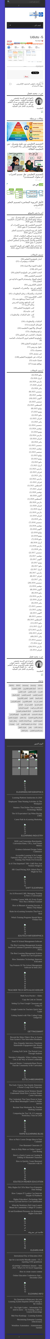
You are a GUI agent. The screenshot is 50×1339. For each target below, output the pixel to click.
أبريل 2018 (37, 542)
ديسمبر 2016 (37, 583)
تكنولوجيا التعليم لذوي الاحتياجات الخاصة (25, 338)
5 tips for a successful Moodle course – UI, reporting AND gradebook (25, 1261)
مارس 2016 (37, 596)
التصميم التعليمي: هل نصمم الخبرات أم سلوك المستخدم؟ (26, 175)
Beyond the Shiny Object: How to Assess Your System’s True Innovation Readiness (26, 1038)
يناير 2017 (38, 579)
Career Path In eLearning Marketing (28, 819)
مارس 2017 (37, 573)
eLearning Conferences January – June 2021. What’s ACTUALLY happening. (27, 1267)
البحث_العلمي (32, 691)
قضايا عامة (37, 360)
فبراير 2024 (37, 439)
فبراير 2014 (37, 650)
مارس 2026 (37, 382)
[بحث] (8, 2)
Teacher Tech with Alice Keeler (25, 990)
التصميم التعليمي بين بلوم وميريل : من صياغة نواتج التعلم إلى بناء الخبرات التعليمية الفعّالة (25, 146)
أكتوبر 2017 (37, 559)
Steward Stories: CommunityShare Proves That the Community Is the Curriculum (26, 1064)
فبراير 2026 (37, 385)
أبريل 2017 (37, 569)
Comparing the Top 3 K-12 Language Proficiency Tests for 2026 (27, 1114)
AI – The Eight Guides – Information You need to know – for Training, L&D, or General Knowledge (26, 1310)
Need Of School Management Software (27, 941)
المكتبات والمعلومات (33, 321)
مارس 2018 (37, 546)
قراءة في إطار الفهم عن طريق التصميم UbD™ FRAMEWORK (26, 247)
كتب (18, 724)
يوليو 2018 (38, 532)
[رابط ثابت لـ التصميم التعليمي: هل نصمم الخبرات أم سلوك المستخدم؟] (25, 162)
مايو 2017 (38, 566)
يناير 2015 (38, 636)
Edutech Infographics (30, 936)
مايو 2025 (38, 415)
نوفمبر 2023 (37, 449)
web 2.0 (40, 688)
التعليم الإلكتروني (35, 285)
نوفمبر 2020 (37, 492)
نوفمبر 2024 (37, 428)
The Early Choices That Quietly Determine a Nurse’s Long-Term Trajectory (25, 1086)
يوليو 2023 (38, 455)
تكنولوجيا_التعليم (13, 717)
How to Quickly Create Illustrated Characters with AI (29, 1162)
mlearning (25, 685)
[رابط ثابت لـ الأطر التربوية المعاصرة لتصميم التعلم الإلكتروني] (25, 190)
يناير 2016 (38, 603)
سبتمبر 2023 (37, 452)
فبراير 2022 (37, 482)
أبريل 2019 (37, 509)
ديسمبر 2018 (37, 522)
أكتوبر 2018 (37, 529)
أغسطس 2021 (36, 485)
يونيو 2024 (38, 432)
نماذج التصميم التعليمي (36, 730)
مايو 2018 (38, 539)
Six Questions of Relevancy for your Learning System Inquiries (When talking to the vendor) (25, 1301)
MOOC (18, 685)
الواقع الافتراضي (14, 714)
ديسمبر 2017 (37, 553)
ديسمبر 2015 (37, 606)
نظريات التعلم (22, 727)
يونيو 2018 (38, 536)
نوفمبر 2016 (37, 586)
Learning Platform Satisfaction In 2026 (27, 798)
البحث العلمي (22, 691)
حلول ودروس (36, 347)
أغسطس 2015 (36, 620)
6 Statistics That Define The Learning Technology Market (27, 808)
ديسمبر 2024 (37, 425)
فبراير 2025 (37, 418)
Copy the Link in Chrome (32, 1000)
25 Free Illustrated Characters (31, 1145)
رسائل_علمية (13, 721)
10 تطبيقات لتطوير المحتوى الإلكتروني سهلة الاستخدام (29, 84)
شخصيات (38, 350)
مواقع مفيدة (37, 364)
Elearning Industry (32, 836)
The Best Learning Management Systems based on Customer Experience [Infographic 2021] (25, 947)
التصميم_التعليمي (37, 695)
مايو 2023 (38, 462)
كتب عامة (30, 311)
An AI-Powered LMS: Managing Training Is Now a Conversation (26, 894)
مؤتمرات (11, 724)
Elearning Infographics (29, 792)
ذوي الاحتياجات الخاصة (25, 721)
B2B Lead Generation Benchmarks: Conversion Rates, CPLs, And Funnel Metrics (27, 843)
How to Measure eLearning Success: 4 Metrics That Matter (27, 906)
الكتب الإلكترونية (35, 297)
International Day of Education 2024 (28, 1256)
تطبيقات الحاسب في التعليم (30, 335)
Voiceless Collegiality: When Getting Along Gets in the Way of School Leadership (25, 1058)
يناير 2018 (38, 549)
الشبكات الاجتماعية (37, 714)
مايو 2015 (38, 623)
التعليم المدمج (38, 704)
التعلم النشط (38, 698)
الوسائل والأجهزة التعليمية (31, 328)
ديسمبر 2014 (37, 640)
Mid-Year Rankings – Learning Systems (26, 1316)
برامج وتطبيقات (35, 331)
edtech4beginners (32, 1079)
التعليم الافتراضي (15, 701)
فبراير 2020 (37, 506)
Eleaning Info (35, 1294)
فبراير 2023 (37, 472)
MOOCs (11, 685)
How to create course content (31, 1272)
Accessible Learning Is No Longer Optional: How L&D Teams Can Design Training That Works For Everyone (26, 857)
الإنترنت (40, 691)
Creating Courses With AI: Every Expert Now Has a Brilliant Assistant (26, 900)
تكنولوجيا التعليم (38, 721)
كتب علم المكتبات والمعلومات (22, 315)
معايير (30, 727)
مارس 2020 (37, 502)
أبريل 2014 (37, 643)
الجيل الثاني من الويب (36, 708)
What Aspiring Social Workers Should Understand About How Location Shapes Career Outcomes (26, 1093)
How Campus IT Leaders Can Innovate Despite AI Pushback (27, 1194)
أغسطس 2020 (36, 499)
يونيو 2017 (38, 563)
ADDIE (40, 685)
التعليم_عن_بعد (38, 701)
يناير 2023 (38, 475)
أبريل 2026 (37, 378)
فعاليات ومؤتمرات (27, 261)
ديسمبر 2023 (37, 445)
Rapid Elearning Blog (31, 1134)
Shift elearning (34, 888)
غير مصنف (37, 354)
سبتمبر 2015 (37, 616)
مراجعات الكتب (38, 727)
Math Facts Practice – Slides (31, 996)
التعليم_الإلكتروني (22, 698)
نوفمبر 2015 (37, 610)
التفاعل (21, 704)
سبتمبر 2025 (37, 402)
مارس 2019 (37, 512)
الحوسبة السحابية (23, 708)
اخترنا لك (38, 269)
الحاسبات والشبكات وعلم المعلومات (27, 294)
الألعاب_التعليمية (16, 688)
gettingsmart (35, 1032)
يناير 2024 (38, 442)
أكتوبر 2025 (37, 398)
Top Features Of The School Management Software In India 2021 (26, 966)
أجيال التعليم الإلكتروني (29, 688)
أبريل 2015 (37, 626)
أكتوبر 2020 (37, 496)
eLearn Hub (36, 1250)
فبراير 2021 (37, 489)
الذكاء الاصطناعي (37, 711)
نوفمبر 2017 (37, 556)
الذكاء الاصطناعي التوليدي (24, 711)
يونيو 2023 (38, 459)
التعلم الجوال (15, 695)
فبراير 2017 (37, 576)
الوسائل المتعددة (35, 325)
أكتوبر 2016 (37, 589)
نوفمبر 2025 (37, 395)
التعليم (31, 698)
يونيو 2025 (38, 412)
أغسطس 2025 (36, 405)
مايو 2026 (38, 375)
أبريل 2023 (37, 465)
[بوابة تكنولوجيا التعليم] (25, 15)
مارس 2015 (37, 630)
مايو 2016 (38, 593)
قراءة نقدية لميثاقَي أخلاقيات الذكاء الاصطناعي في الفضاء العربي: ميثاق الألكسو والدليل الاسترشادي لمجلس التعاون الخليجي (24, 239)
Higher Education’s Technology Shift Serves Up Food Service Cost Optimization (25, 1200)
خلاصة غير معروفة (35, 1232)
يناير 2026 (38, 388)
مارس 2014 (37, 646)
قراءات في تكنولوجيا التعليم (31, 357)
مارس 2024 (37, 435)
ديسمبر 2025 (37, 392)
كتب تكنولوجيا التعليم (25, 308)
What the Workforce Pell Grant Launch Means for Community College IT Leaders (25, 1206)
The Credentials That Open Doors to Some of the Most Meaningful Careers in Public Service (25, 1101)
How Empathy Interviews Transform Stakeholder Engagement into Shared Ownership (28, 1045)
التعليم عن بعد (29, 704)
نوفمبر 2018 (37, 526)
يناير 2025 (38, 422)
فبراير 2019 (37, 516)
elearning (33, 685)
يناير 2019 (38, 519)
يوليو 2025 (38, 408)
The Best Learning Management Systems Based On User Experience (26, 954)
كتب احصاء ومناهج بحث (24, 299)
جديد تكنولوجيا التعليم (33, 344)
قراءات (40, 724)
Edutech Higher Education (28, 1182)
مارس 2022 (37, 479)
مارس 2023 (37, 469)
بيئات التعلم (23, 717)
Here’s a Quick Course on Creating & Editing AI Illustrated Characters (27, 1156)
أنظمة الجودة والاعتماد (33, 266)
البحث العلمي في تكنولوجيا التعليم (28, 272)
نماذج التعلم (24, 730)
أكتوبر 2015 (37, 613)
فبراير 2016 (37, 599)
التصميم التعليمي (35, 276)
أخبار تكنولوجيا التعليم (33, 259)
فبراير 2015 (37, 633)
